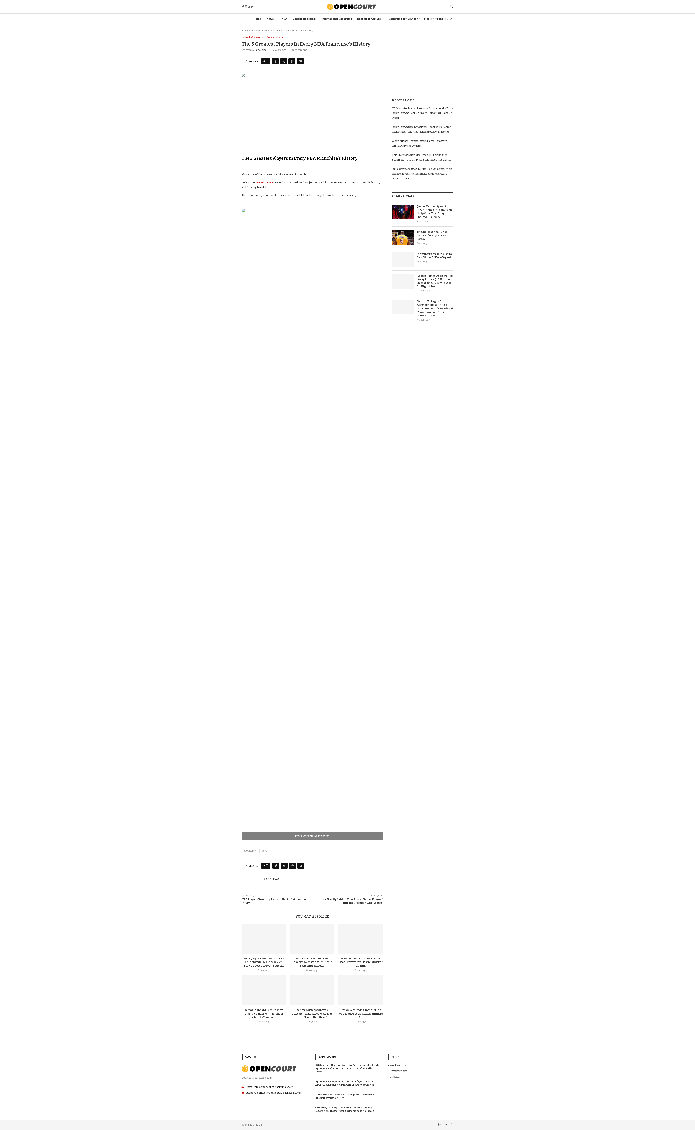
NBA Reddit (250, 851)
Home (257, 18)
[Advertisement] (422, 61)
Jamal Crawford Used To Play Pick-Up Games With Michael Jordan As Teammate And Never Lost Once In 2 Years (422, 173)
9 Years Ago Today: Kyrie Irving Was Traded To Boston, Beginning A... (360, 1014)
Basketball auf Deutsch (403, 18)
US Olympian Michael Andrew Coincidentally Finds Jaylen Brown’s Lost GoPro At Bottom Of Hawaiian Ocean (422, 113)
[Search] (451, 6)
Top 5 (264, 851)
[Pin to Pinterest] (291, 61)
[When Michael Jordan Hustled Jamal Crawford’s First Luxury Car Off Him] (360, 939)
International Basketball (337, 18)
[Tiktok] (251, 6)
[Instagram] (246, 6)
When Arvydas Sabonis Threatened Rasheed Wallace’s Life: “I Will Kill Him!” (312, 1014)
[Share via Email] (300, 61)
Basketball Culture (369, 18)
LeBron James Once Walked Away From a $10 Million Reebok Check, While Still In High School (435, 281)
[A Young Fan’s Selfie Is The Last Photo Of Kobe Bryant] (403, 259)
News (270, 18)
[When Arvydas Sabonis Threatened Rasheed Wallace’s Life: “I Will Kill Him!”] (312, 990)
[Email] (248, 6)
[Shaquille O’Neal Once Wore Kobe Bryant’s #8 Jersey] (403, 237)
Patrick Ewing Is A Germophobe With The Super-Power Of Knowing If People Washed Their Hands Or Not (435, 308)
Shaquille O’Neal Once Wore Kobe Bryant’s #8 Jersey (432, 235)
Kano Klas (260, 50)
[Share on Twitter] (283, 61)
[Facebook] (243, 6)
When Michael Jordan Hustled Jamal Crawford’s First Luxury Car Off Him (360, 962)
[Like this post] (267, 61)
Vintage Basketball (304, 18)
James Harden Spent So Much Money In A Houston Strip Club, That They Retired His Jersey (434, 212)
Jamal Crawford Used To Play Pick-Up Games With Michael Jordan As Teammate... (264, 1014)
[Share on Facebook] (275, 61)
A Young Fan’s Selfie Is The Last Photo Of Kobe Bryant (434, 255)
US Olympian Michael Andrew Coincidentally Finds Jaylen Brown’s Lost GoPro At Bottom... (264, 962)
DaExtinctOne (264, 182)
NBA (284, 18)
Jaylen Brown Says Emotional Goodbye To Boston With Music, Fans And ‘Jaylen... (312, 962)
